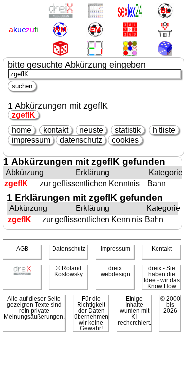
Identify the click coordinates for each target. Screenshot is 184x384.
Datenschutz (68, 248)
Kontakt (162, 248)
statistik (128, 130)
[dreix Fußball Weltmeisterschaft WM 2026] (60, 30)
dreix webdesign (115, 271)
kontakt (55, 130)
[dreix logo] (22, 273)
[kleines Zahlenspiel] (130, 30)
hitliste (164, 130)
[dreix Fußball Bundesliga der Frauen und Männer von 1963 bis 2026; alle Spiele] (165, 11)
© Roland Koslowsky (68, 271)
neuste (91, 130)
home (21, 130)
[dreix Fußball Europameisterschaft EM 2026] (95, 30)
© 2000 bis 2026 (170, 304)
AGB (22, 248)
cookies (125, 140)
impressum (31, 140)
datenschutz (81, 140)
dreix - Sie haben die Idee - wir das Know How (162, 277)
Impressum (115, 248)
